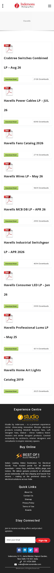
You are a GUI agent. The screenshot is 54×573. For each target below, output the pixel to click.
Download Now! (11, 79)
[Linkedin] (24, 550)
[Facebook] (19, 550)
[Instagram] (36, 550)
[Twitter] (30, 550)
